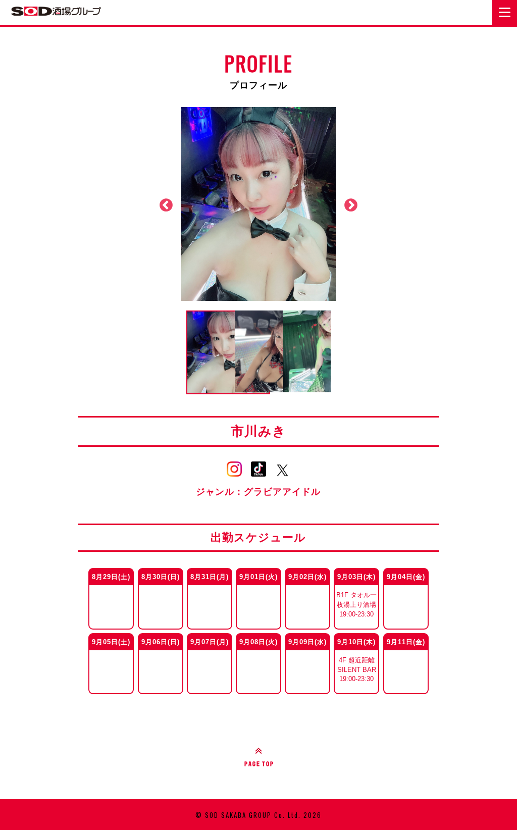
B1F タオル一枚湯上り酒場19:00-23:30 (356, 604)
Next (351, 205)
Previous (166, 205)
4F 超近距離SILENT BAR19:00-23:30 (356, 669)
